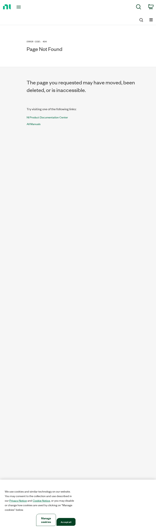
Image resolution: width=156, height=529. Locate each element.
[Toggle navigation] (23, 7)
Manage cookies (46, 520)
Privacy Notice (18, 500)
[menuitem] (139, 7)
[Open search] (141, 19)
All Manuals (34, 124)
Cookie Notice (41, 500)
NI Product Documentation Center (47, 117)
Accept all (66, 522)
